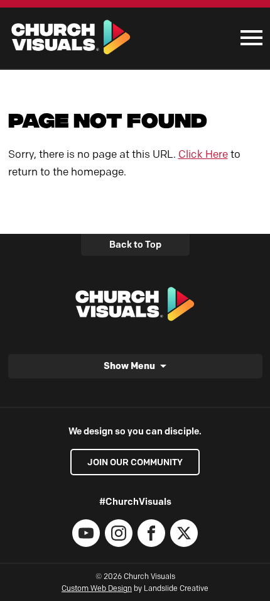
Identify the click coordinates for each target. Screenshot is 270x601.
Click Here (203, 154)
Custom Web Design (97, 588)
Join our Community (135, 462)
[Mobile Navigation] (248, 38)
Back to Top (135, 244)
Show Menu (129, 366)
